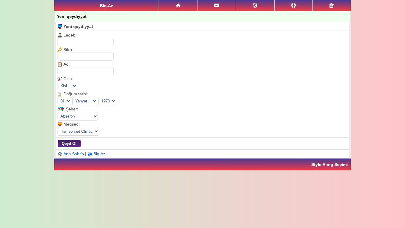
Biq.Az (99, 153)
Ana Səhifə (73, 153)
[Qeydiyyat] (332, 5)
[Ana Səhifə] (178, 5)
